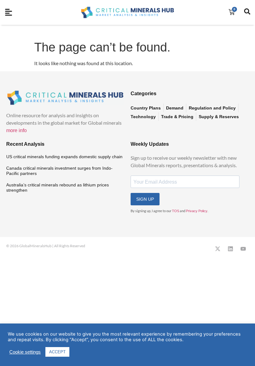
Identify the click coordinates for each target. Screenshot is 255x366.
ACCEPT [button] (57, 352)
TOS (175, 211)
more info (16, 130)
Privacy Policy (196, 211)
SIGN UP (145, 199)
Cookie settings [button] (25, 352)
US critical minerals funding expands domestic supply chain (64, 156)
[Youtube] (243, 248)
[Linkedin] (230, 248)
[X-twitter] (217, 248)
